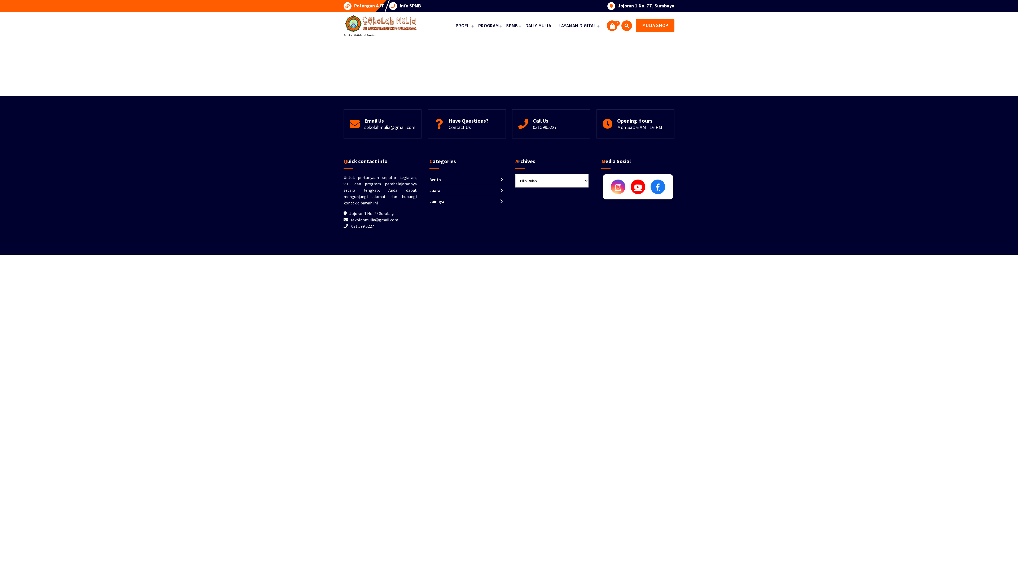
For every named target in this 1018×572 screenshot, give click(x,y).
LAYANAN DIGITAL (577, 26)
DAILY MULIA (538, 26)
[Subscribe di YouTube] (638, 187)
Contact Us (460, 127)
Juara (434, 190)
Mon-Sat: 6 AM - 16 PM (639, 127)
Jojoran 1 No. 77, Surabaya (646, 6)
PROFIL (463, 26)
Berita (435, 179)
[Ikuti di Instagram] (618, 187)
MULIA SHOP (655, 25)
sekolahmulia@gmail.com (389, 127)
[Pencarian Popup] (626, 25)
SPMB (512, 26)
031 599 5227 (362, 226)
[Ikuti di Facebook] (658, 187)
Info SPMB (410, 6)
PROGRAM (488, 26)
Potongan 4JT (369, 6)
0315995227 (545, 127)
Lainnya (436, 201)
